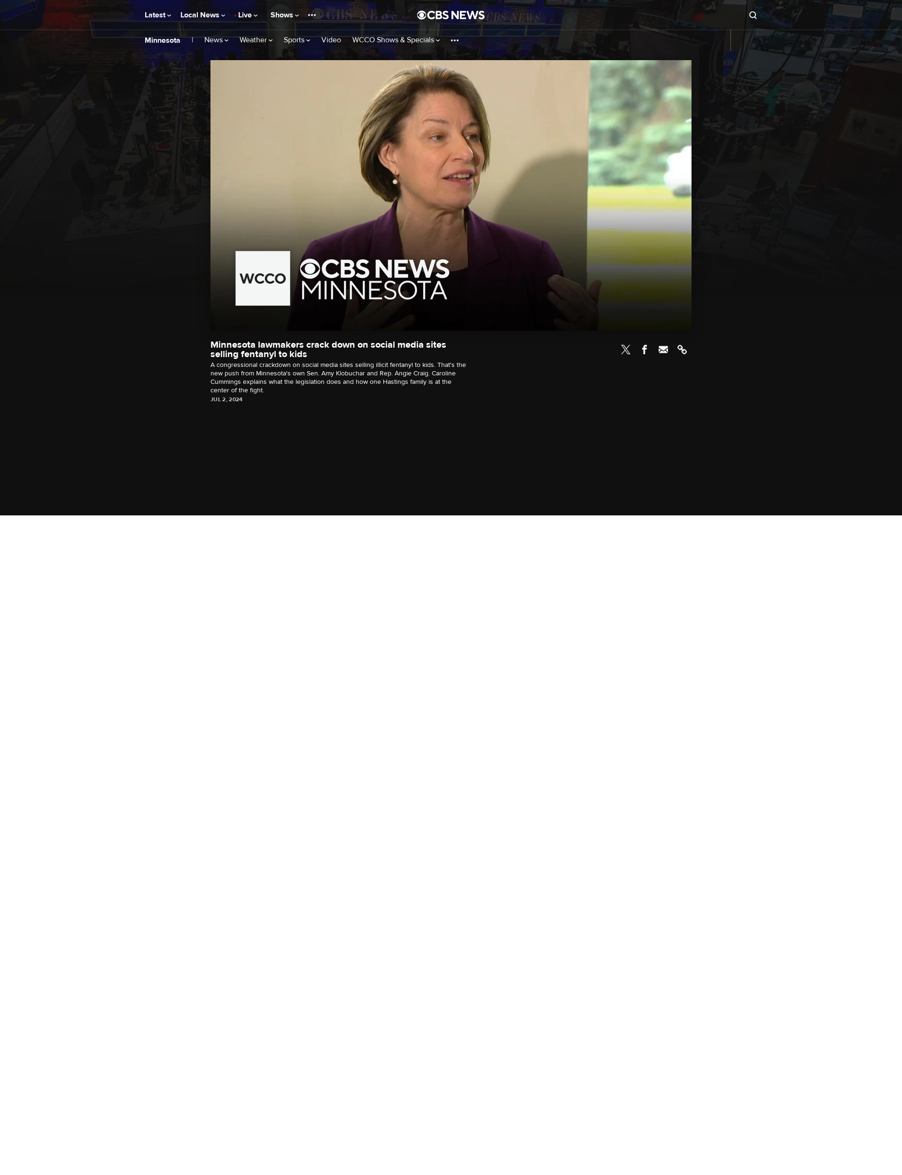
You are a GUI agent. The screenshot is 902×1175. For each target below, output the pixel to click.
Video (331, 40)
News (214, 40)
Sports (295, 40)
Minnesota (162, 40)
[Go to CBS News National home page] (451, 15)
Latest (156, 15)
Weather (254, 40)
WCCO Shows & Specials (394, 40)
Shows (283, 15)
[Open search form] (753, 15)
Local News (200, 15)
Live (246, 15)
